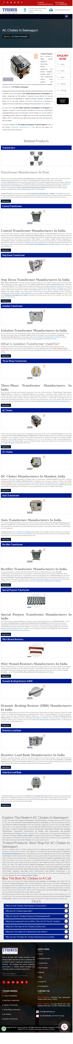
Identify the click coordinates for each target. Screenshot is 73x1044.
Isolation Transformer (11, 1005)
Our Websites (43, 986)
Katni (26, 835)
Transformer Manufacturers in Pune (48, 337)
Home (8, 36)
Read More (6, 201)
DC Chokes (15, 441)
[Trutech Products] (10, 11)
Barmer (30, 875)
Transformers (43, 963)
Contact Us (42, 981)
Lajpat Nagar (22, 888)
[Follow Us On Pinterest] (11, 2)
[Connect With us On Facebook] (4, 2)
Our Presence (43, 968)
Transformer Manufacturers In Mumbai (48, 581)
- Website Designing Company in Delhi (41, 1029)
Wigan (30, 835)
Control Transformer (10, 996)
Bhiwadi (9, 853)
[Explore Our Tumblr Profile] (21, 2)
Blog (40, 977)
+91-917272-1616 (58, 1016)
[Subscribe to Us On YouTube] (14, 2)
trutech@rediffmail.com (45, 4)
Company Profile (44, 958)
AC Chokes (7, 1014)
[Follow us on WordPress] (18, 2)
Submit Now (63, 101)
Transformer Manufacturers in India (41, 244)
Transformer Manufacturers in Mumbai (50, 288)
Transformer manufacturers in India (27, 532)
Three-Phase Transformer (12, 1009)
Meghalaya (17, 853)
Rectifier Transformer (11, 1019)
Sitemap (41, 972)
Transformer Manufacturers (34, 101)
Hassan (14, 888)
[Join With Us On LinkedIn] (7, 2)
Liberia (20, 835)
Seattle (29, 888)
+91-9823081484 (61, 4)
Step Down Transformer (11, 1000)
